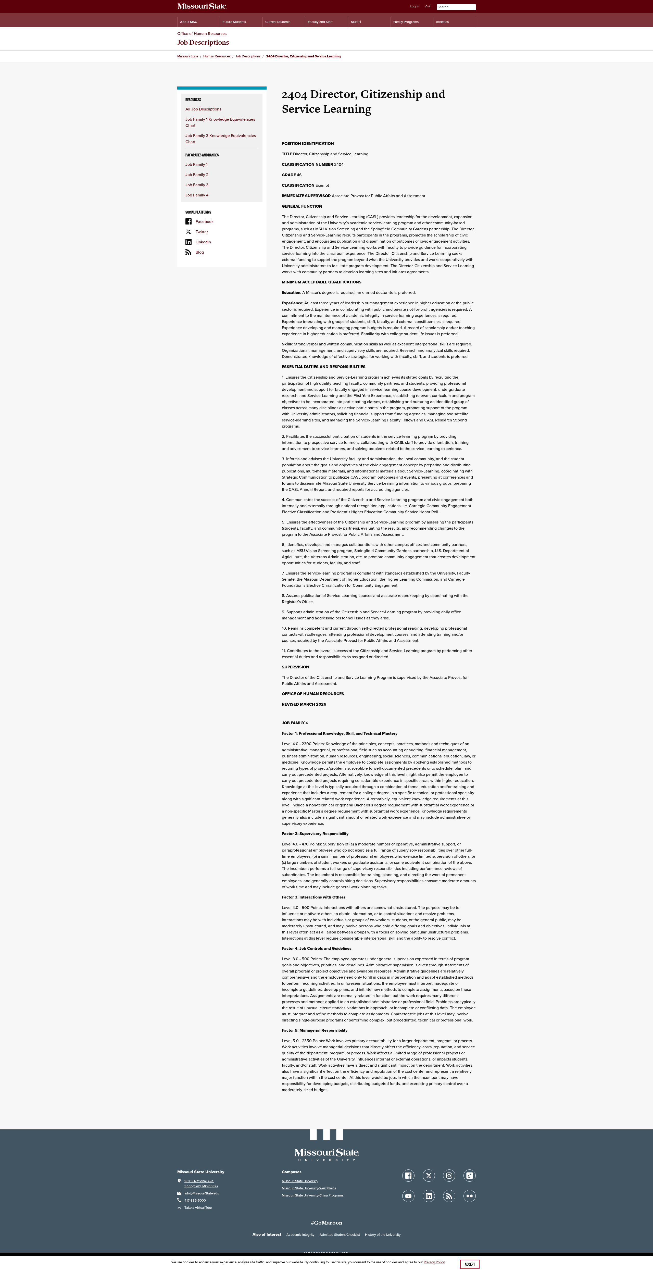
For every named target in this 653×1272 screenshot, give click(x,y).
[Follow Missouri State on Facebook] (408, 1175)
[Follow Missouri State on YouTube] (408, 1196)
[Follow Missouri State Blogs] (449, 1196)
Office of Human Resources (202, 33)
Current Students (277, 21)
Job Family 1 (196, 164)
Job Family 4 (196, 195)
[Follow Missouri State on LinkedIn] (429, 1196)
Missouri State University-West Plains (309, 1188)
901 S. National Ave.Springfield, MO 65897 (201, 1184)
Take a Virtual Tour (198, 1207)
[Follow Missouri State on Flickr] (469, 1196)
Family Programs (406, 21)
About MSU (188, 21)
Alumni (356, 21)
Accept (470, 1264)
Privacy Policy (434, 1262)
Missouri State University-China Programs (312, 1195)
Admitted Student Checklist (340, 1234)
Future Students (234, 21)
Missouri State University (300, 1181)
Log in (414, 6)
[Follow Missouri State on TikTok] (469, 1175)
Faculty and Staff (320, 21)
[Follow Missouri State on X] (429, 1175)
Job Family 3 (196, 185)
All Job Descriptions (203, 109)
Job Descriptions (203, 42)
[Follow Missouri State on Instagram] (449, 1175)
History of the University (383, 1234)
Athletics (442, 21)
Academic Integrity (300, 1234)
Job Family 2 (196, 174)
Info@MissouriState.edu (201, 1193)
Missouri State (187, 56)
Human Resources (216, 56)
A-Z (428, 6)
